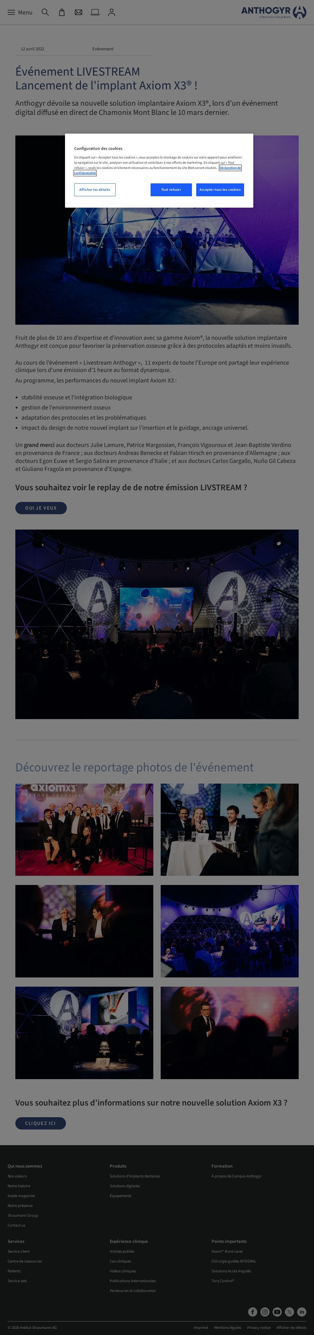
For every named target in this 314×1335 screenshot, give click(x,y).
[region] (159, 171)
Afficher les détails (94, 189)
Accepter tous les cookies (220, 189)
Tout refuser (171, 189)
